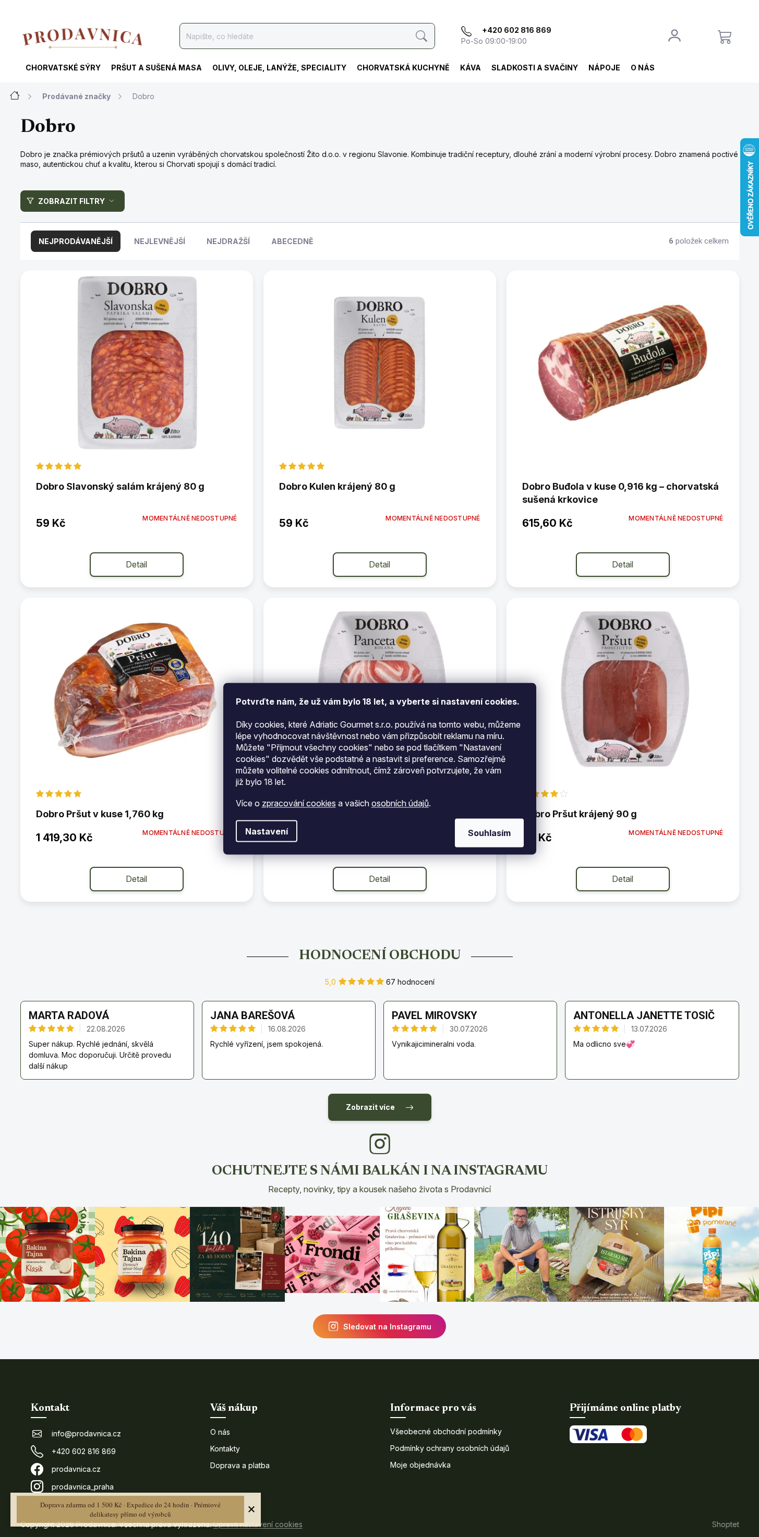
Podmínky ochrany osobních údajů (449, 1448)
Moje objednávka (420, 1464)
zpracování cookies (299, 802)
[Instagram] (379, 1143)
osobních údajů (400, 802)
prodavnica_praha (83, 1486)
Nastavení (266, 831)
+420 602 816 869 (84, 1451)
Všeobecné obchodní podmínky (446, 1431)
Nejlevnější (159, 241)
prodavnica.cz (76, 1469)
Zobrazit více (370, 1107)
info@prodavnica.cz (86, 1433)
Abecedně (292, 241)
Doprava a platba (240, 1465)
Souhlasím (489, 832)
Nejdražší (228, 241)
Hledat (421, 36)
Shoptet (725, 1524)
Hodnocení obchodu (380, 956)
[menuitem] (63, 68)
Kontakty (225, 1448)
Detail (136, 564)
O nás (220, 1431)
